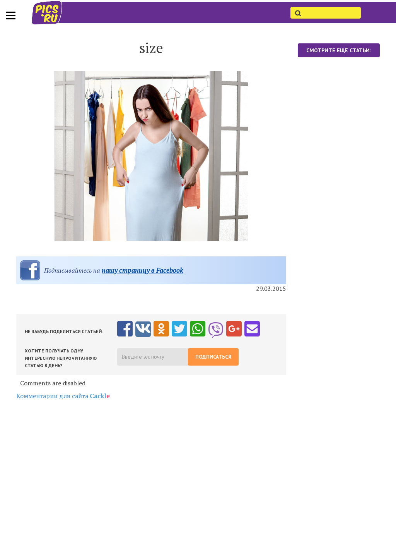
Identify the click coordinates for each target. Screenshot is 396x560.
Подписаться (213, 357)
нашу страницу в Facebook (142, 270)
